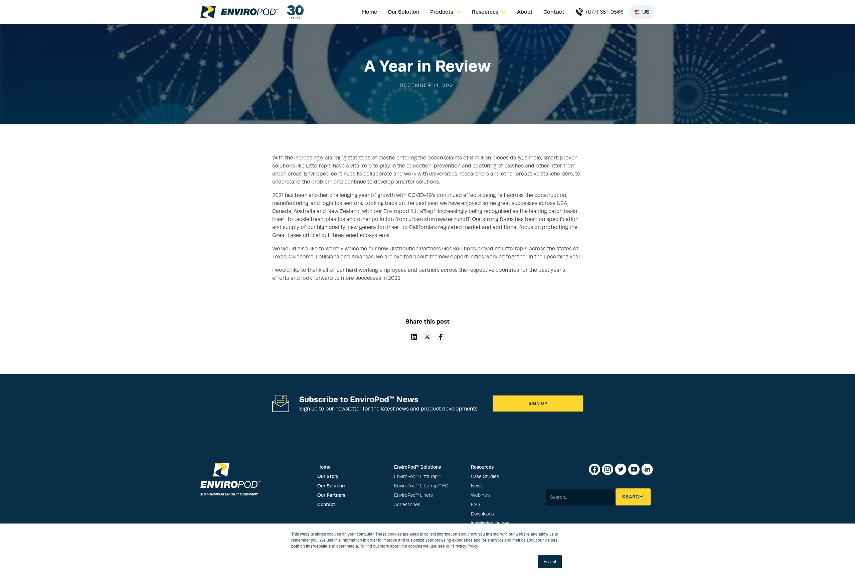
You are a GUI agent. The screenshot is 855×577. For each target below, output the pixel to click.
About (525, 12)
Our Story (327, 476)
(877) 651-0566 (605, 12)
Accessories (407, 504)
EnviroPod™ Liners (413, 495)
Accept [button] (550, 561)
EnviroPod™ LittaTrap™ (417, 476)
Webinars (481, 495)
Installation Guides (490, 523)
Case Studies (485, 476)
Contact (553, 12)
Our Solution (403, 12)
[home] (239, 11)
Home (369, 12)
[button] (446, 12)
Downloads (482, 513)
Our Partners (331, 495)
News (477, 485)
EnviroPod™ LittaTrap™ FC (421, 485)
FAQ (475, 504)
